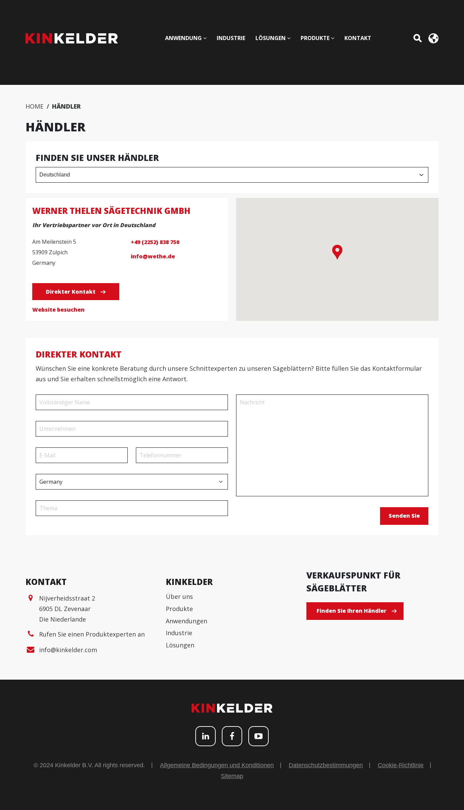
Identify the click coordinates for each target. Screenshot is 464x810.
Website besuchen (58, 309)
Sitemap (232, 776)
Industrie (179, 633)
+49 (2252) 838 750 (155, 242)
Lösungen (180, 645)
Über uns (179, 596)
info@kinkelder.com (68, 650)
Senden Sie (404, 515)
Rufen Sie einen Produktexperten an (92, 634)
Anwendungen (186, 621)
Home (34, 106)
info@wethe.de (153, 256)
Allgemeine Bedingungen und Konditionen (217, 765)
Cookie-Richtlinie (401, 765)
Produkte (179, 609)
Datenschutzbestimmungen (326, 765)
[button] (337, 252)
